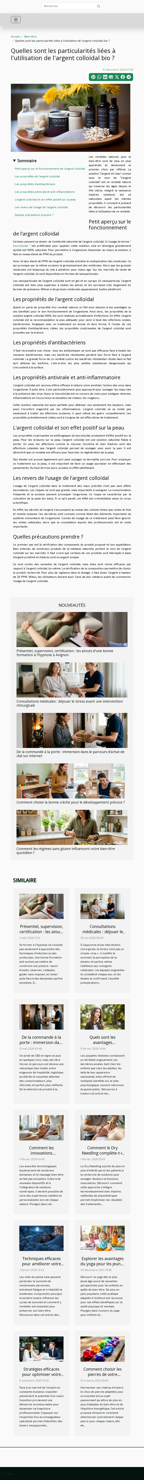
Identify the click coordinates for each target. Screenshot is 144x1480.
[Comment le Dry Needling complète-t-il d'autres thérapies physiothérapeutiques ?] (102, 1127)
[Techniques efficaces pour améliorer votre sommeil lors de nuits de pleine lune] (41, 1238)
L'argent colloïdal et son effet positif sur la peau (45, 199)
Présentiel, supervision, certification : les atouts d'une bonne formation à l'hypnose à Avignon (65, 652)
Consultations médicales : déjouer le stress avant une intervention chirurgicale (70, 703)
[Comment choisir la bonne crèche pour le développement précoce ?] (71, 780)
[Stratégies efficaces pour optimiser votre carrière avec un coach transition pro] (41, 1348)
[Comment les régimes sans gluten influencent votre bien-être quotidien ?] (72, 827)
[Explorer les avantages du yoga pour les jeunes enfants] (102, 1238)
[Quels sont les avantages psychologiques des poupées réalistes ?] (102, 1016)
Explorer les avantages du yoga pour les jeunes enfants (102, 1264)
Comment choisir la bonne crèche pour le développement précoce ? (71, 802)
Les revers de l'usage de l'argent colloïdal (41, 207)
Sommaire (27, 160)
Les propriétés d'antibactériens (35, 184)
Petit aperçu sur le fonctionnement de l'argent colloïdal (50, 168)
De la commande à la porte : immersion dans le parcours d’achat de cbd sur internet (71, 753)
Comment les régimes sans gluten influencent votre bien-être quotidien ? (66, 850)
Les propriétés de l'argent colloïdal (38, 176)
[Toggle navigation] (16, 19)
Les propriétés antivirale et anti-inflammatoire (45, 191)
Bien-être (30, 36)
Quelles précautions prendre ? (34, 214)
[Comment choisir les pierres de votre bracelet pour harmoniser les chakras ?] (102, 1348)
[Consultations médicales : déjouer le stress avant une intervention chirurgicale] (72, 679)
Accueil (15, 36)
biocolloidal (20, 245)
